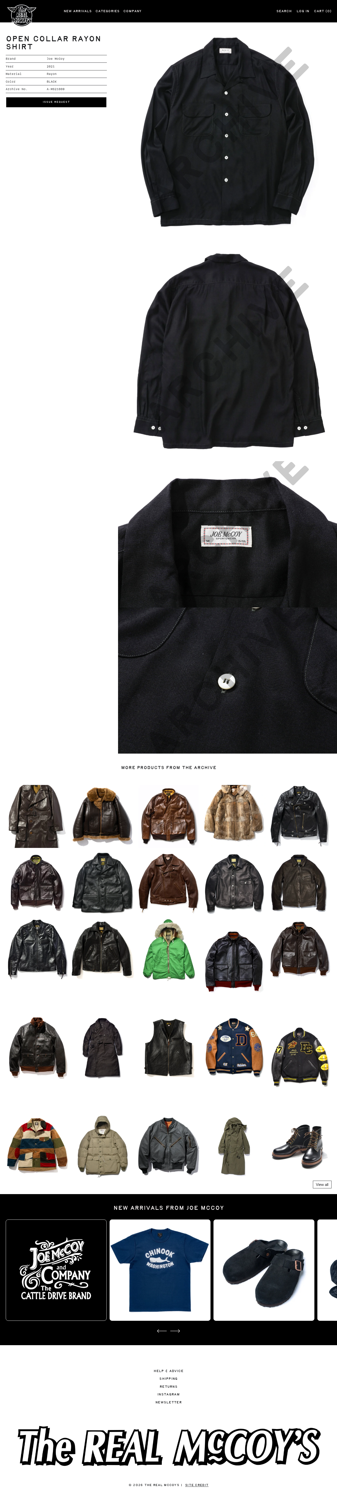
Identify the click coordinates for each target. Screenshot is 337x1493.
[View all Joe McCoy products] (56, 1270)
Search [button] (284, 11)
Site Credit (197, 1485)
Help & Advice (169, 1371)
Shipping (168, 1379)
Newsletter (168, 1402)
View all (322, 1184)
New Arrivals (78, 11)
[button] (56, 102)
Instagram (168, 1394)
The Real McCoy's (161, 1485)
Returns (168, 1386)
